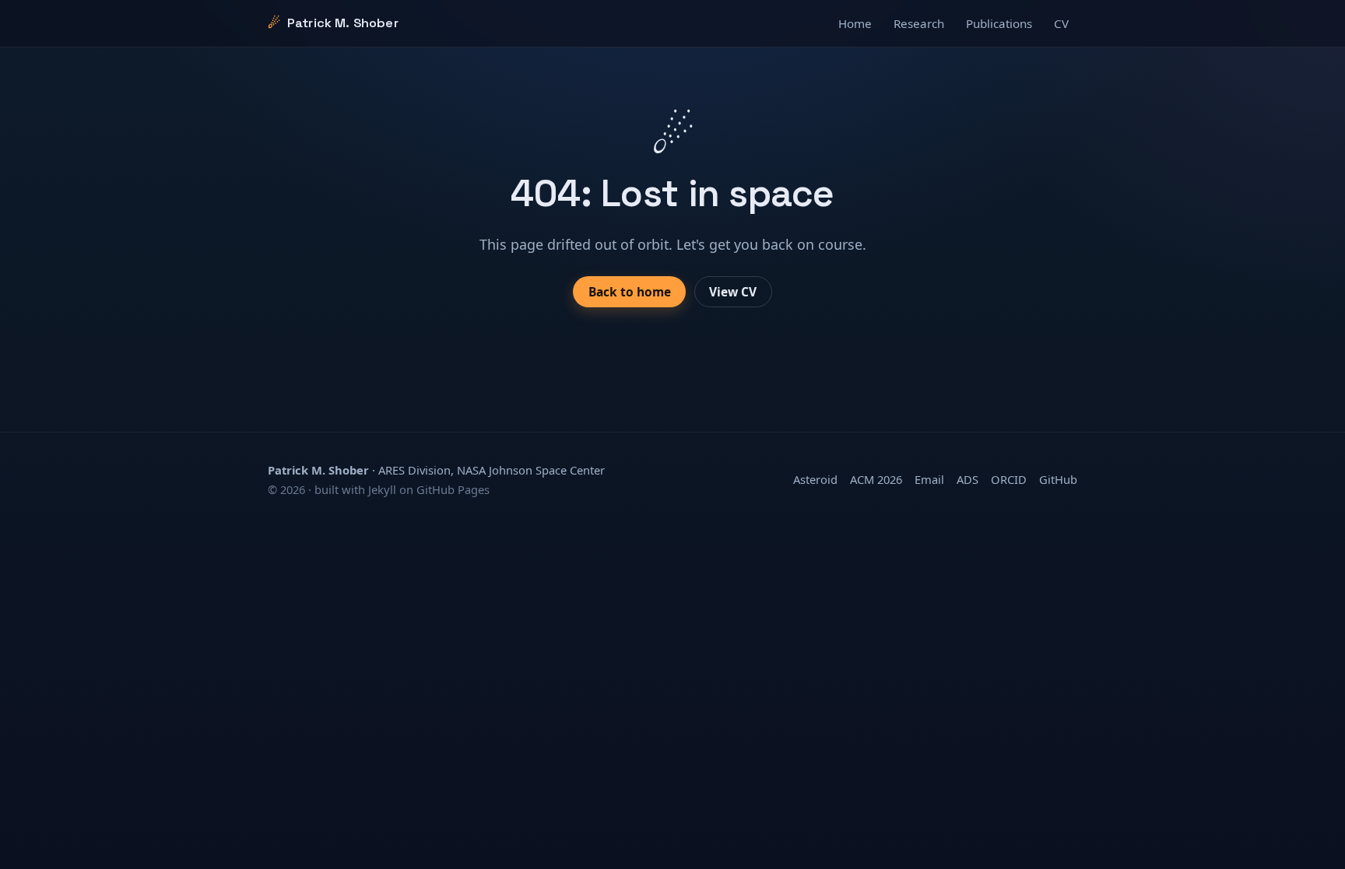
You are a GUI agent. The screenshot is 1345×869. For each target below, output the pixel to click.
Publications (999, 23)
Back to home (629, 291)
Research (919, 23)
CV (1061, 23)
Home (855, 23)
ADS (967, 479)
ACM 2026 (876, 479)
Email (929, 479)
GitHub (1058, 479)
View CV (733, 291)
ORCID (1009, 479)
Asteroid (815, 479)
